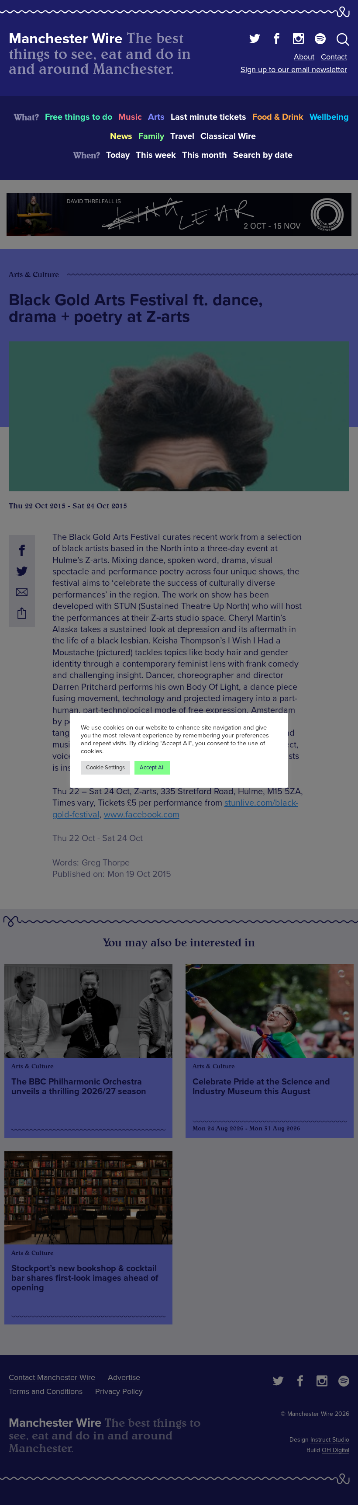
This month (204, 155)
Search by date (263, 155)
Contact (334, 57)
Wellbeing (329, 117)
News (121, 136)
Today (118, 155)
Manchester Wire (66, 39)
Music (130, 117)
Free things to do (78, 117)
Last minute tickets (208, 117)
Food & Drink (277, 117)
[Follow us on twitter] (254, 39)
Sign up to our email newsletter (294, 69)
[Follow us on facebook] (276, 39)
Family (151, 136)
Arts (156, 117)
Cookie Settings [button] (105, 767)
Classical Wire (228, 136)
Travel (182, 136)
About (304, 57)
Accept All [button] (152, 767)
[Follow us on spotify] (320, 39)
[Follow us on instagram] (298, 39)
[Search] (343, 41)
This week (156, 155)
